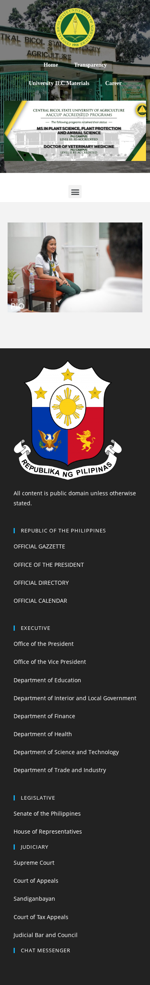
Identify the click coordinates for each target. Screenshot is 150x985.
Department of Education (47, 680)
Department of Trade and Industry (60, 770)
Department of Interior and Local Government (75, 698)
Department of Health (43, 734)
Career (113, 83)
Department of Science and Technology (66, 752)
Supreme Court (34, 862)
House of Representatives (48, 831)
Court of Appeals (36, 880)
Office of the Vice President (50, 661)
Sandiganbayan (34, 898)
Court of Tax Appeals (41, 917)
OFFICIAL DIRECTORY (41, 582)
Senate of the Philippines (47, 813)
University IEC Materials (59, 83)
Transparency (90, 65)
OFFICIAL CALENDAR (40, 600)
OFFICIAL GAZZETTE (39, 546)
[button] (17, 155)
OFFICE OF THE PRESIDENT (49, 564)
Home (51, 65)
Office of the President (44, 643)
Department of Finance (44, 716)
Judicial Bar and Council (46, 935)
